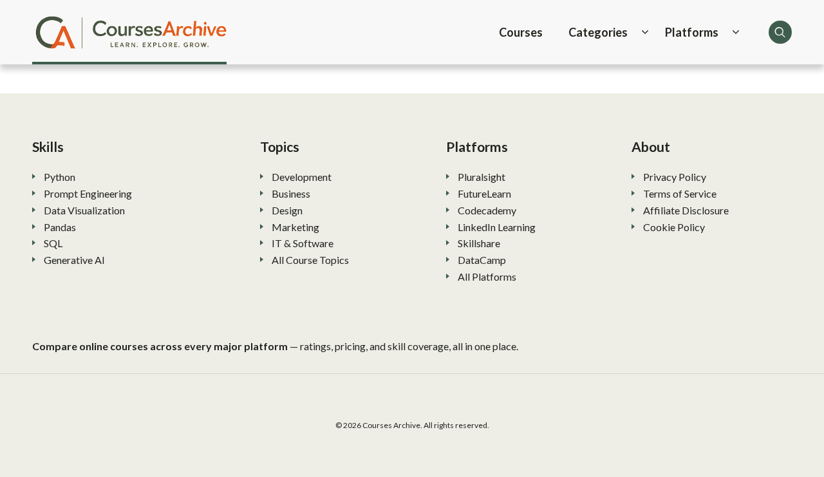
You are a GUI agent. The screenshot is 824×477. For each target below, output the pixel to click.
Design (287, 210)
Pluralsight (481, 177)
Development (302, 177)
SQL (53, 243)
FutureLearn (484, 193)
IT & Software (302, 243)
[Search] (780, 32)
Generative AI (74, 260)
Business (291, 193)
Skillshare (479, 243)
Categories (598, 32)
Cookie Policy (674, 227)
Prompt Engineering (88, 193)
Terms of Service (679, 193)
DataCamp (482, 260)
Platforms (691, 32)
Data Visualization (84, 210)
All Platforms (487, 276)
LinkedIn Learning (497, 227)
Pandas (60, 227)
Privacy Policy (674, 177)
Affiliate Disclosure (686, 210)
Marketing (295, 227)
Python (59, 177)
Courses (521, 32)
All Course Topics (310, 260)
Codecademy (487, 210)
